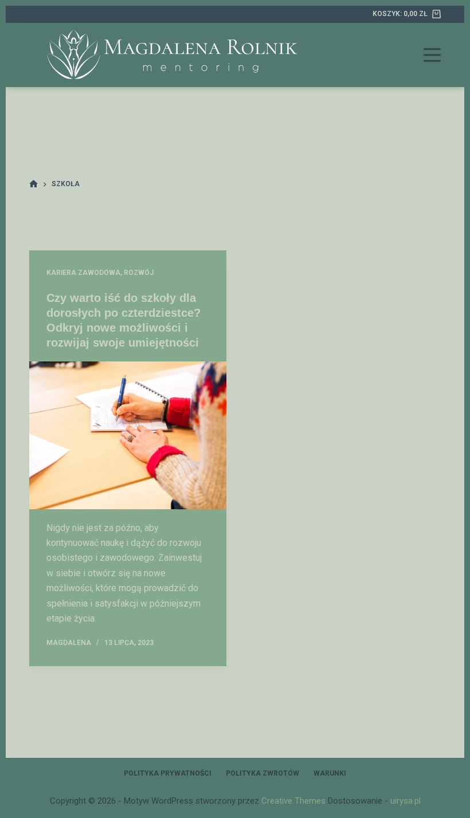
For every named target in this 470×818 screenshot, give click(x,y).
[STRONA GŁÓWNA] (33, 184)
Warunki (330, 773)
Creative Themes (293, 801)
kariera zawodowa (83, 273)
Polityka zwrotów (262, 773)
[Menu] (432, 55)
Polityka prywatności (167, 773)
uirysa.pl (405, 801)
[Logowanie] (33, 14)
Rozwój (139, 273)
